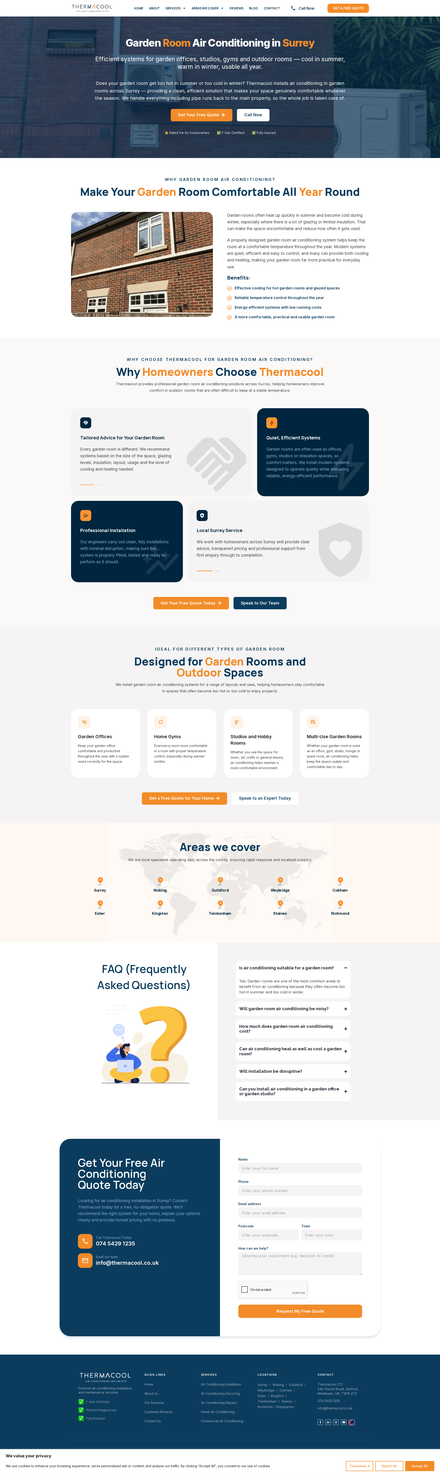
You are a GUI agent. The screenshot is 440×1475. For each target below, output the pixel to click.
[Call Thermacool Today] (85, 1241)
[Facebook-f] (320, 1422)
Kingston (160, 913)
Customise (357, 1466)
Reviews (236, 8)
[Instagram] (336, 1422)
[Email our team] (85, 1260)
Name (243, 1159)
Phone (243, 1182)
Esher (100, 913)
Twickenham (220, 913)
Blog (253, 8)
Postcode (246, 1226)
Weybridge (280, 890)
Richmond (340, 913)
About (154, 8)
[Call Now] (293, 8)
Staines (280, 913)
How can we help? (253, 1248)
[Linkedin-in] (328, 1422)
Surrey (100, 890)
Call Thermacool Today (114, 1237)
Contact (272, 8)
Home (138, 8)
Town (305, 1226)
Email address (249, 1204)
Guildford (220, 890)
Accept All (420, 1466)
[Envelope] (343, 1422)
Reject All (389, 1466)
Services (172, 8)
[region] (220, 1462)
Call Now (306, 8)
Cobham (340, 890)
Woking (160, 890)
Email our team (107, 1257)
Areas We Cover (205, 8)
